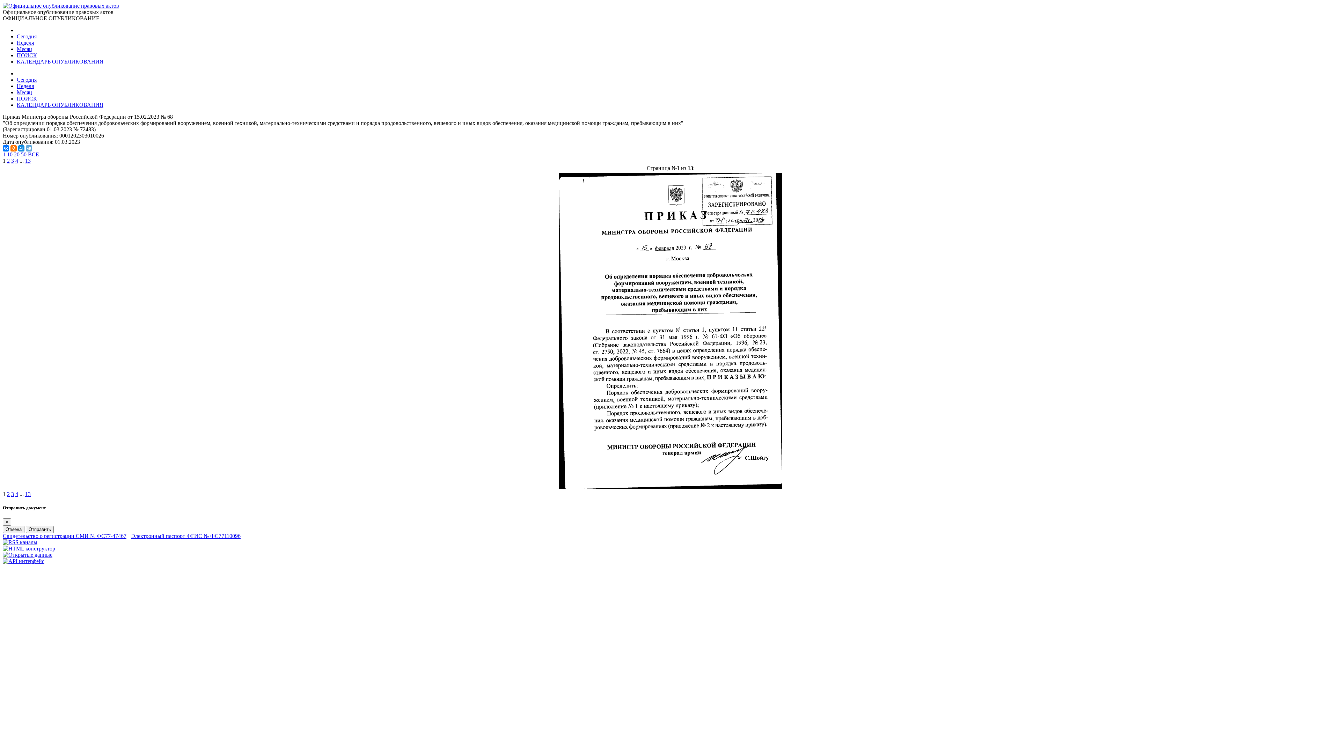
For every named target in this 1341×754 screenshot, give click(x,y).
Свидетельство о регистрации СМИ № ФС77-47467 (64, 536)
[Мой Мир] (21, 148)
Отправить (40, 529)
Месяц (24, 49)
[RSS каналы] (20, 542)
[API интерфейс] (23, 561)
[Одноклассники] (13, 148)
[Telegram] (29, 148)
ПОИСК (27, 55)
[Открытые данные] (27, 555)
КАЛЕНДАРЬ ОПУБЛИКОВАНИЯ (60, 62)
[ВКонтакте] (6, 148)
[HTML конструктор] (29, 549)
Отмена (14, 529)
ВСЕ (33, 154)
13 (28, 161)
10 (10, 154)
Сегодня (27, 36)
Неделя (25, 43)
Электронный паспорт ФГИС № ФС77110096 (186, 536)
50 (24, 154)
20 (17, 154)
